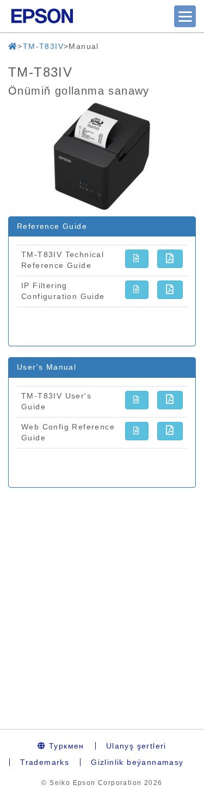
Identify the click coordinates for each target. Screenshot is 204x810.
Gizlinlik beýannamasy (137, 762)
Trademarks (44, 762)
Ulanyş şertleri (136, 746)
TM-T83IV (43, 46)
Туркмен (65, 746)
